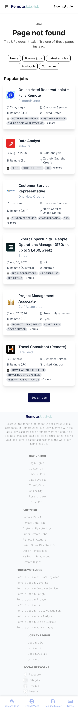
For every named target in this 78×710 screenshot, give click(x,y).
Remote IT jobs (32, 561)
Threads (34, 685)
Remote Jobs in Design (31, 593)
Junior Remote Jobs (35, 534)
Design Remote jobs (35, 550)
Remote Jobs (37, 474)
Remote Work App (34, 517)
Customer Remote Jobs (37, 528)
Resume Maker (38, 496)
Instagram (35, 680)
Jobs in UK (34, 659)
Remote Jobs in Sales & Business (36, 621)
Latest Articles (37, 479)
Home (14, 58)
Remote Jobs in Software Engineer (38, 577)
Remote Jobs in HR (28, 605)
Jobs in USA (35, 642)
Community (36, 490)
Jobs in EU (34, 648)
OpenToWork (36, 485)
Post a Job (35, 502)
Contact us (49, 66)
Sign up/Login (63, 6)
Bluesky (33, 691)
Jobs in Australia (37, 653)
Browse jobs (33, 58)
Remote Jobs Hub (34, 522)
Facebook (35, 674)
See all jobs (39, 397)
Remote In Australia (34, 539)
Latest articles (58, 58)
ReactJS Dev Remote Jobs (39, 545)
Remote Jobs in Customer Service (37, 588)
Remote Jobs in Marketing (32, 582)
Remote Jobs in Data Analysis (34, 616)
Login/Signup (37, 462)
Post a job (28, 66)
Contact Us (36, 468)
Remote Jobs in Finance (31, 599)
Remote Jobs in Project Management (39, 610)
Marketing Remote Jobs (37, 556)
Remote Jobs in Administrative (35, 627)
